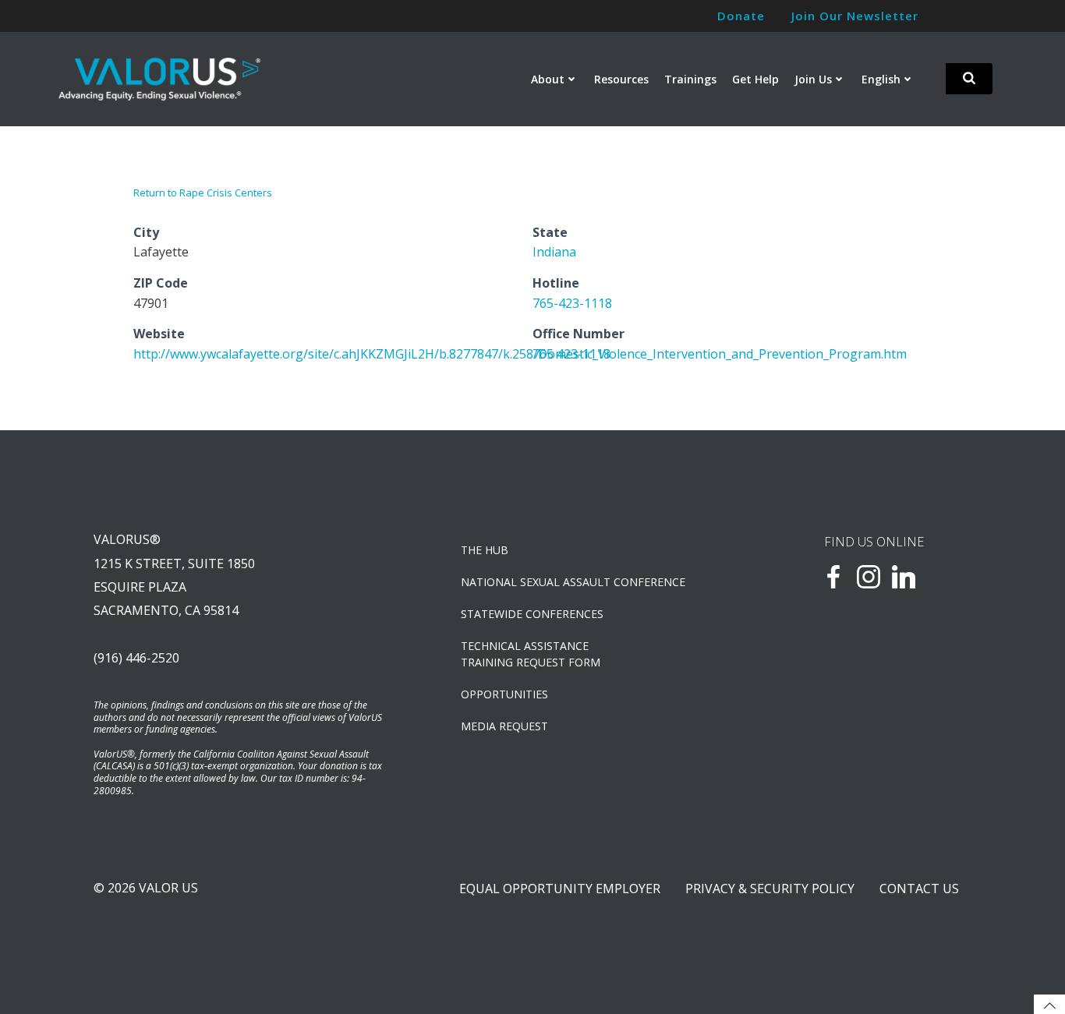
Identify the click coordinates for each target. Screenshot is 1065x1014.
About (547, 79)
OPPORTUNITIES (504, 694)
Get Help (755, 79)
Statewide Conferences (532, 613)
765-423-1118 (572, 303)
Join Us (813, 79)
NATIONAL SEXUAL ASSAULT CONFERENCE (573, 581)
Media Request (504, 726)
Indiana (554, 251)
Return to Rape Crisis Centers (202, 192)
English (881, 79)
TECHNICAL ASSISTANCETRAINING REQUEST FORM (530, 654)
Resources (621, 79)
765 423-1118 (571, 353)
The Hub (484, 549)
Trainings (690, 79)
